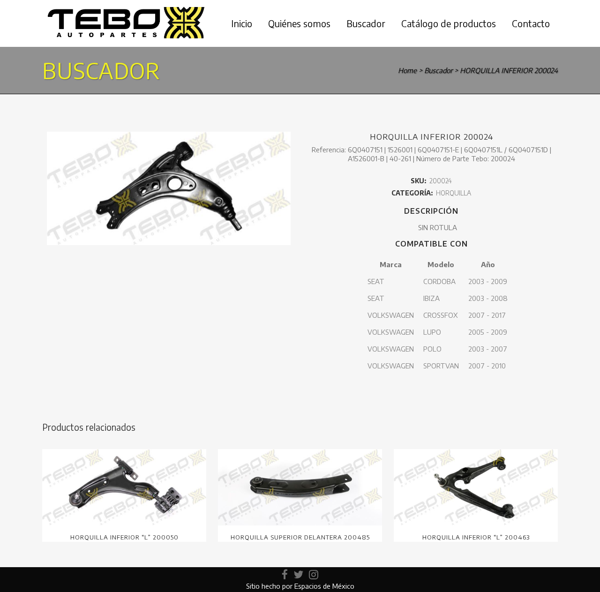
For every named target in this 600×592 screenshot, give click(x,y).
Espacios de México (324, 586)
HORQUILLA (453, 193)
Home (407, 70)
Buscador (438, 70)
